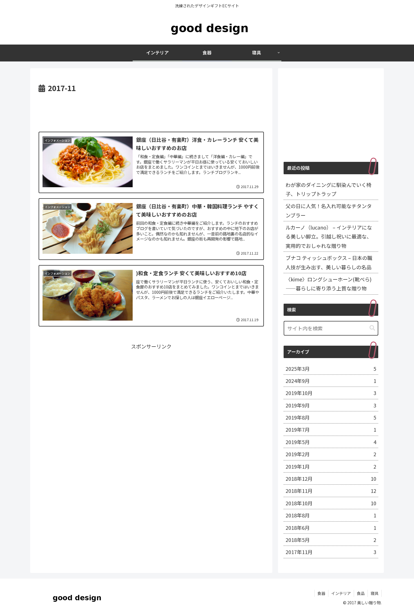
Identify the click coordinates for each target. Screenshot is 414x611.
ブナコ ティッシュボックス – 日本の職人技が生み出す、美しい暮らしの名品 (329, 262)
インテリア (341, 593)
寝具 (375, 593)
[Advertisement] (151, 110)
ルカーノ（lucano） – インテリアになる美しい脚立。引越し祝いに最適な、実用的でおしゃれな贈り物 (329, 236)
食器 (321, 593)
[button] (372, 328)
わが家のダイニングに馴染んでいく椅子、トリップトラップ (328, 189)
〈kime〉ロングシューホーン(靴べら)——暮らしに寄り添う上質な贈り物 (328, 283)
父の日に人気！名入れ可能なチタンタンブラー (329, 210)
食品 (361, 593)
